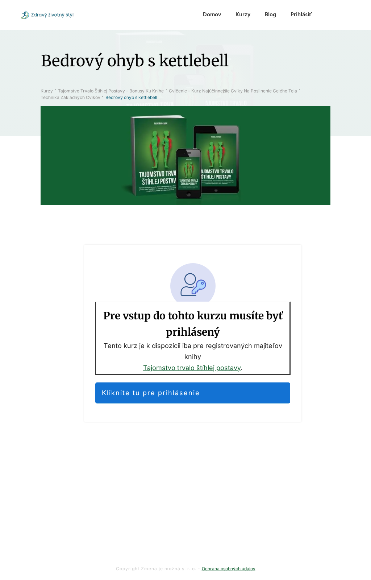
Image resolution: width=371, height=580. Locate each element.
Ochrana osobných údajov (228, 568)
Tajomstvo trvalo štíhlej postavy (192, 368)
